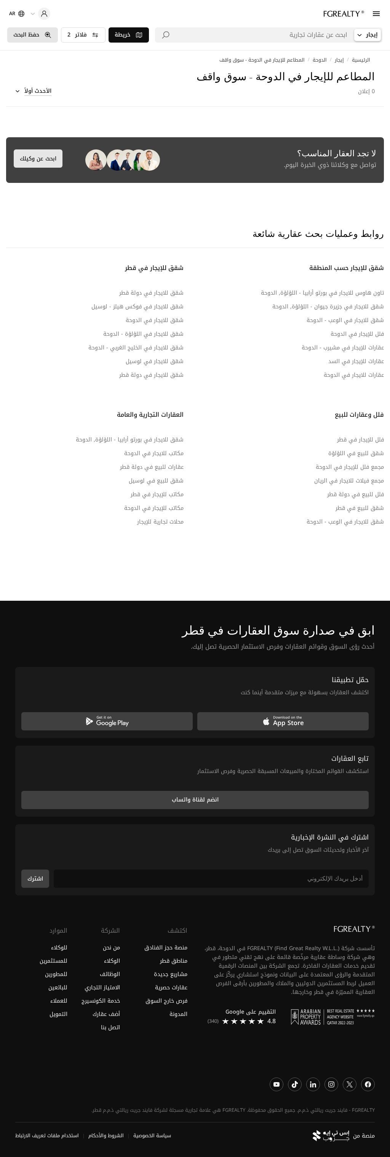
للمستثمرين (53, 961)
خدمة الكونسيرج (101, 1001)
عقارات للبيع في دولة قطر (152, 467)
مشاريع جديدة (170, 974)
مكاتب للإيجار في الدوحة (154, 508)
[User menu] (40, 14)
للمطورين (56, 974)
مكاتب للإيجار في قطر (157, 494)
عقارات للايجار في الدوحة (354, 375)
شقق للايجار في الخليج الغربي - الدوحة (136, 348)
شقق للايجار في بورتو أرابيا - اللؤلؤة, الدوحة (130, 440)
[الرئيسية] (344, 14)
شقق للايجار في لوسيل (155, 361)
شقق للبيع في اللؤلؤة (356, 453)
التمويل (58, 1014)
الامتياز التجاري (102, 987)
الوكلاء (112, 961)
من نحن (111, 947)
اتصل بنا (110, 1027)
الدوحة (320, 60)
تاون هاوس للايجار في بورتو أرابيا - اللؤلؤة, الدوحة (322, 293)
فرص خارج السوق (166, 1001)
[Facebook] (368, 1084)
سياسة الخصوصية (152, 1136)
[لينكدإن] (313, 1084)
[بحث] (166, 35)
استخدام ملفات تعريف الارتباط (47, 1136)
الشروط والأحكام (106, 1136)
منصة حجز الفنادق (165, 947)
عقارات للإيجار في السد (356, 361)
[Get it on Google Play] (107, 721)
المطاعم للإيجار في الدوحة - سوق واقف (262, 60)
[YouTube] (276, 1084)
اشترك (35, 879)
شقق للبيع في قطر (360, 508)
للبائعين (57, 987)
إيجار (339, 60)
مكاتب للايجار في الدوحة (154, 453)
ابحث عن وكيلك (38, 159)
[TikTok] (295, 1084)
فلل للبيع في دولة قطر (355, 494)
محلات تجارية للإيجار (160, 522)
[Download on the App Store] (283, 721)
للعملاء (58, 1001)
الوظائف (110, 974)
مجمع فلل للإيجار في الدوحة (350, 467)
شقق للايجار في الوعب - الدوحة (345, 320)
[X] (349, 1084)
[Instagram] (331, 1084)
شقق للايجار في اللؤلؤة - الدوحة (143, 334)
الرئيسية (361, 60)
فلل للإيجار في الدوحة (357, 334)
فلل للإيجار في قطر (360, 440)
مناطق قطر (173, 961)
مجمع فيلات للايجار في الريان (349, 481)
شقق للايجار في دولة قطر (151, 293)
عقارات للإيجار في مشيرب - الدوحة (343, 348)
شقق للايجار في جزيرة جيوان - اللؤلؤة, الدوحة (328, 307)
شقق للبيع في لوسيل (156, 481)
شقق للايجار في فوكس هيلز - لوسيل (137, 307)
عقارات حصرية (171, 987)
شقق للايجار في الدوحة (155, 320)
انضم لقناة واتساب (195, 800)
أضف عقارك (106, 1014)
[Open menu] (376, 13)
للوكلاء (59, 947)
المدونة (178, 1014)
